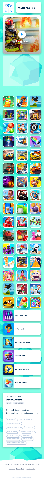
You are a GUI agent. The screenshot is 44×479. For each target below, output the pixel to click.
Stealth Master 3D (14, 427)
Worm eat (11, 419)
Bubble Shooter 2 (28, 431)
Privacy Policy (20, 469)
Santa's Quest (12, 435)
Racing (38, 464)
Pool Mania (26, 435)
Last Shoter (12, 431)
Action (24, 464)
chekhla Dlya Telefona (16, 443)
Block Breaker (13, 439)
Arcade (6, 464)
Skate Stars (27, 439)
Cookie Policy (31, 469)
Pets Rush (29, 427)
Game (7, 396)
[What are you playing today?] (11, 11)
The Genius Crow (14, 423)
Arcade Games (16, 396)
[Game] (8, 5)
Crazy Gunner (24, 419)
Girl (11, 464)
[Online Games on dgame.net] (6, 11)
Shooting (31, 464)
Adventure (17, 464)
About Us (12, 469)
